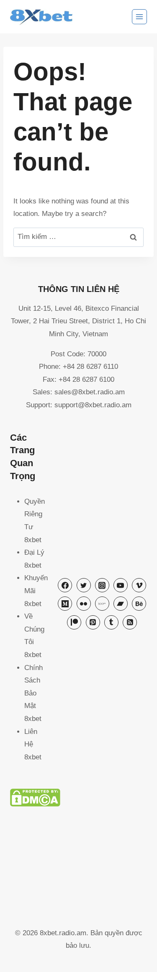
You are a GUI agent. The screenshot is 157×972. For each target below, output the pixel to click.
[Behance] (139, 603)
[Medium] (65, 603)
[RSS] (130, 622)
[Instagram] (102, 585)
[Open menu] (139, 16)
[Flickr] (84, 603)
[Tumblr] (111, 622)
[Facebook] (65, 585)
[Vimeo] (139, 585)
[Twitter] (84, 585)
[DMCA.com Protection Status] (78, 798)
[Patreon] (74, 622)
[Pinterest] (93, 622)
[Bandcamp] (120, 603)
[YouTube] (120, 585)
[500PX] (102, 603)
